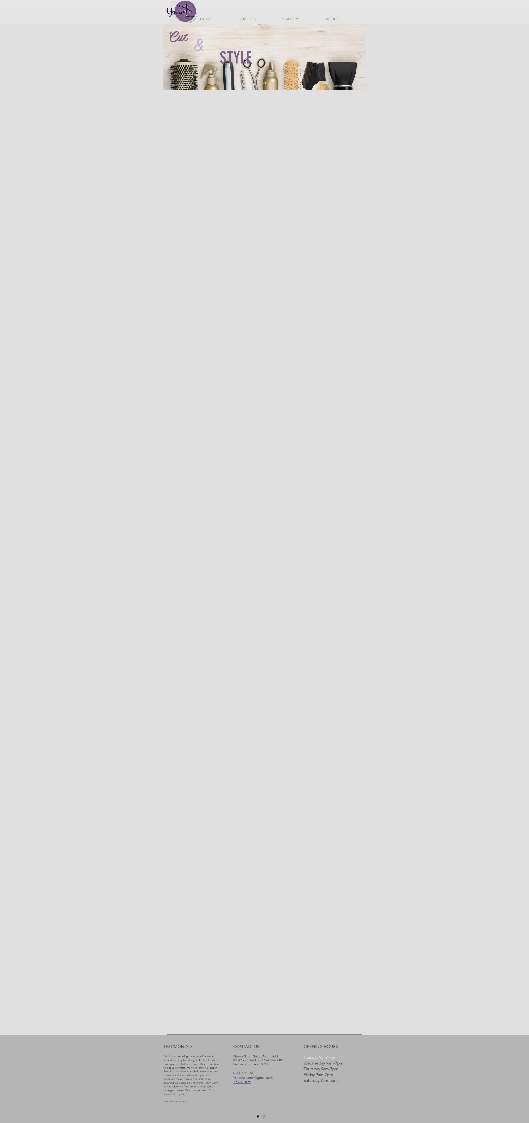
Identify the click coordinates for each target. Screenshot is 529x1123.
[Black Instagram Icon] (263, 1116)
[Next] (360, 57)
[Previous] (169, 57)
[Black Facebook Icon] (258, 1116)
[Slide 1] (264, 83)
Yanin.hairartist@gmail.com (253, 1078)
